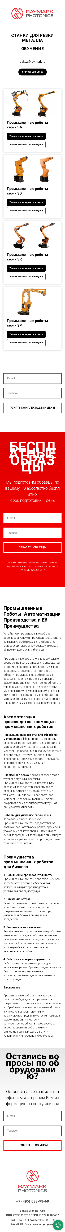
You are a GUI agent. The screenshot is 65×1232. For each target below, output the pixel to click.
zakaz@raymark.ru (32, 61)
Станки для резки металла (32, 38)
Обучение (32, 48)
